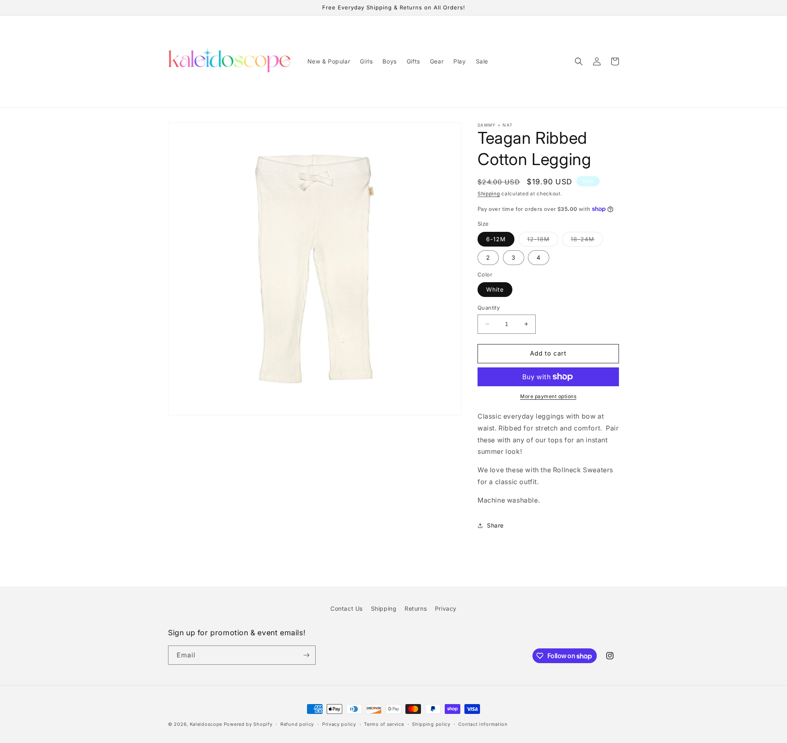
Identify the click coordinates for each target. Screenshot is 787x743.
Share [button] (495, 525)
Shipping (489, 193)
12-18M (542, 241)
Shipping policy (431, 724)
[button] (579, 61)
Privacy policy (339, 724)
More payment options (548, 396)
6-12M (496, 239)
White (495, 289)
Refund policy (297, 724)
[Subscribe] (306, 655)
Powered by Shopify (248, 724)
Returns (416, 608)
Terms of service (384, 724)
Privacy (446, 608)
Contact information (482, 724)
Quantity (489, 307)
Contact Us (346, 608)
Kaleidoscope (207, 724)
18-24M (587, 241)
